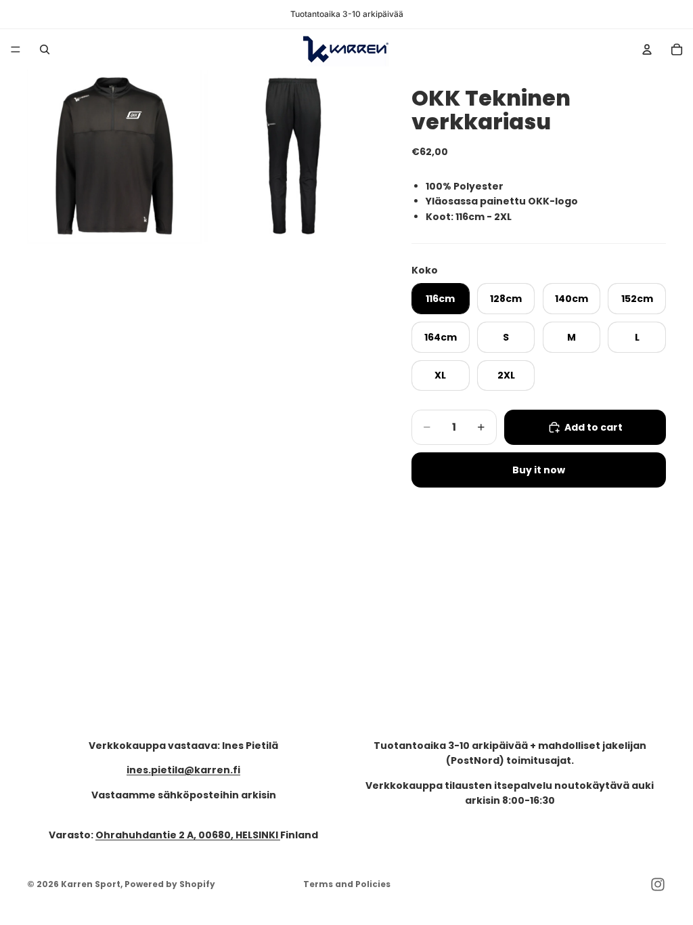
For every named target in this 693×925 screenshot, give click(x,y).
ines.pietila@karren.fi (183, 770)
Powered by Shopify (170, 884)
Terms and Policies (346, 884)
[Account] (647, 49)
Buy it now (538, 470)
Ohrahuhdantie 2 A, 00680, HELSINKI (187, 835)
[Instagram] (658, 884)
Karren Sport (90, 884)
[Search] (45, 49)
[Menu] (15, 49)
